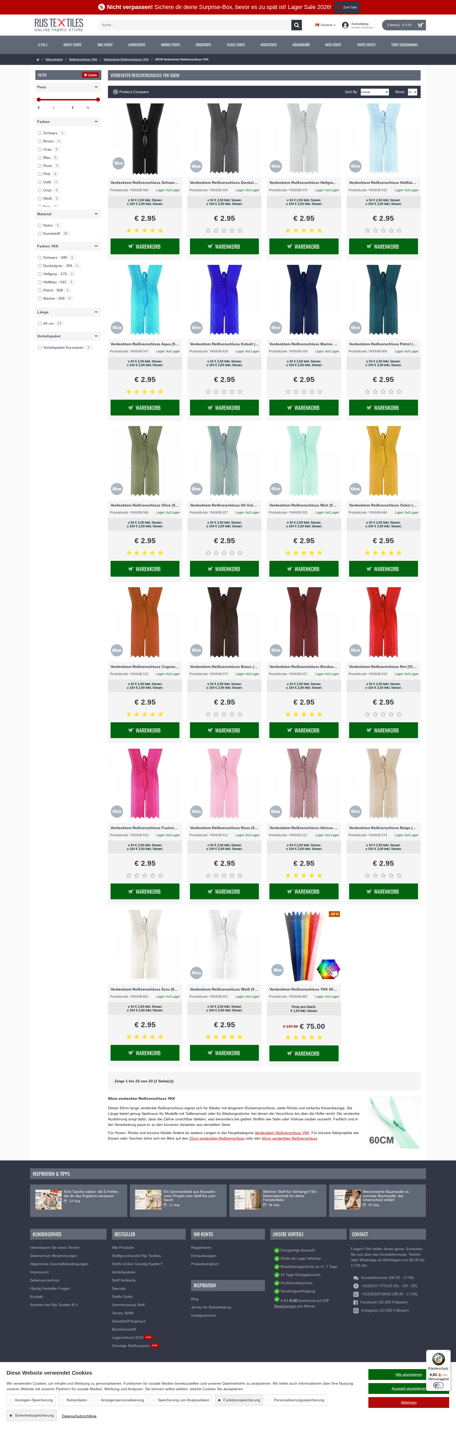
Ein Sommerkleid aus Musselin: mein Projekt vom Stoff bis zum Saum (190, 1196)
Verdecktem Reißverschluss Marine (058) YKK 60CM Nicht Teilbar (303, 344)
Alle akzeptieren (409, 1374)
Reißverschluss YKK (83, 59)
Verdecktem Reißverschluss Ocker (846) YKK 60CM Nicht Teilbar (383, 505)
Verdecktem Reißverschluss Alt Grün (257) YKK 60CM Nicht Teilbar (224, 505)
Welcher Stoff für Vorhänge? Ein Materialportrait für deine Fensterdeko (290, 1196)
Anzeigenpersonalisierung (122, 1400)
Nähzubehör (54, 59)
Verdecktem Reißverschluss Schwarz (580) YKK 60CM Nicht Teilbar (145, 182)
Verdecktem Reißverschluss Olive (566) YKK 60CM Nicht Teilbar (145, 505)
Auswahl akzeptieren (409, 1388)
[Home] (38, 60)
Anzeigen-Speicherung (34, 1400)
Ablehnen (409, 1402)
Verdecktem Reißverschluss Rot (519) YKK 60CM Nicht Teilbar (383, 667)
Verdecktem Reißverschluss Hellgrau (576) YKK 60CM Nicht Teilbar (303, 182)
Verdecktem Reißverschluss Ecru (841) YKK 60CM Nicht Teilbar (145, 989)
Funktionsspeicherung (241, 1400)
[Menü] (447, 1353)
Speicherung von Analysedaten (184, 1400)
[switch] (438, 1385)
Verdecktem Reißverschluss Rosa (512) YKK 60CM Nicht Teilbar (224, 828)
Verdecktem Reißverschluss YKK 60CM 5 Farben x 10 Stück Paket (303, 989)
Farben (43, 122)
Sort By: (351, 92)
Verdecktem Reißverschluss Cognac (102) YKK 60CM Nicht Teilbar (145, 667)
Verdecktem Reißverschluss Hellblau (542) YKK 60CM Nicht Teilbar (383, 182)
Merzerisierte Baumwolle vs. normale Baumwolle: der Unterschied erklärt (386, 1196)
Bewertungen (285, 1306)
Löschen (92, 75)
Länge (43, 312)
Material (44, 214)
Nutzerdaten (76, 1400)
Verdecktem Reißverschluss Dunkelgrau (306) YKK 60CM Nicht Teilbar (224, 182)
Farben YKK (48, 246)
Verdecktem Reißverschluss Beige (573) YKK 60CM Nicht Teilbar (383, 828)
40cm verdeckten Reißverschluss (289, 1138)
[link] (42, 45)
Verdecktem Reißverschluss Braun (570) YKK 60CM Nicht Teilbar (224, 667)
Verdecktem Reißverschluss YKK (126, 59)
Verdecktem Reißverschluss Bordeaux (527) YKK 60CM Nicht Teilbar (303, 667)
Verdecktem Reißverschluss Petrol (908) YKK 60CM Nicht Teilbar (383, 344)
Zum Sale (350, 7)
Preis (41, 87)
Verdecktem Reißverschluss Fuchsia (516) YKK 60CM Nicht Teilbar (145, 828)
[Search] (296, 25)
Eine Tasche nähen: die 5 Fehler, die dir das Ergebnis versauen (91, 1194)
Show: (400, 92)
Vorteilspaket (49, 336)
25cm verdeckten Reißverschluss (217, 1138)
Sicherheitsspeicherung (34, 1415)
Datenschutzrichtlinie (79, 1416)
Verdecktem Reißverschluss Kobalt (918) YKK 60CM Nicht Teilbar (224, 344)
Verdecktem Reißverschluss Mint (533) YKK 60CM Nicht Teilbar (303, 505)
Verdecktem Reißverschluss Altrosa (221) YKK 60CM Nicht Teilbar (303, 828)
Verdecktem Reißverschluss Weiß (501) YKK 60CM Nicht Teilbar (224, 989)
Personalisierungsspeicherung (299, 1400)
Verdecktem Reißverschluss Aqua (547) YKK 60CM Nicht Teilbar (145, 344)
